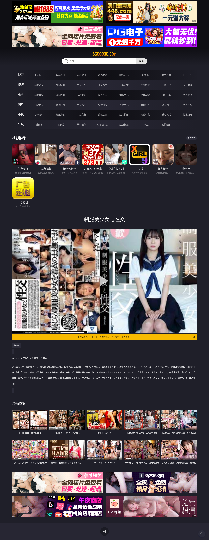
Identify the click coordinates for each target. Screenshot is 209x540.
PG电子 (39, 74)
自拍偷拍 (60, 84)
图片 (21, 104)
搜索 (141, 61)
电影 (21, 95)
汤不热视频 (102, 124)
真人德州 (60, 74)
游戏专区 (102, 74)
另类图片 (187, 104)
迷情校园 (124, 114)
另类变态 (187, 94)
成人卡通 (81, 94)
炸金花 (145, 74)
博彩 (21, 75)
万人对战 (81, 74)
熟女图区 (166, 104)
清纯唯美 (145, 104)
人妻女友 (81, 114)
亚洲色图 (60, 104)
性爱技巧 (187, 114)
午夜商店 (60, 124)
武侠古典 (102, 114)
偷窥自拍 (39, 104)
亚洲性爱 (39, 94)
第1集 (16, 345)
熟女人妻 (124, 84)
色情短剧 (166, 124)
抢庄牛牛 (187, 74)
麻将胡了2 (124, 74)
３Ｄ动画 (102, 84)
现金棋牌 (166, 74)
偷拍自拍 (60, 94)
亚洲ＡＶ (39, 84)
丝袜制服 (145, 84)
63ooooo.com (104, 54)
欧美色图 (81, 104)
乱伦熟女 (166, 94)
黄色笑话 (166, 114)
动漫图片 (102, 104)
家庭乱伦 (60, 114)
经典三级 (145, 94)
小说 (21, 114)
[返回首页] (201, 533)
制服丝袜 (124, 94)
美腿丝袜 (124, 104)
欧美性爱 (102, 94)
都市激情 (39, 114)
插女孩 (39, 124)
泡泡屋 (145, 124)
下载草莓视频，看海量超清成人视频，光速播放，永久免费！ (104, 337)
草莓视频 (81, 124)
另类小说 (145, 114)
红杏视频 (124, 124)
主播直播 (166, 84)
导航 (21, 124)
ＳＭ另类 (187, 84)
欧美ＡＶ (81, 84)
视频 (21, 85)
